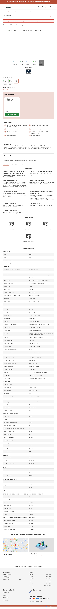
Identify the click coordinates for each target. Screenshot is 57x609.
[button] (37, 6)
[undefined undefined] (12, 103)
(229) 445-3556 (6, 579)
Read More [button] (6, 138)
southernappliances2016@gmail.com (18, 579)
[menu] (4, 6)
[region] (28, 107)
